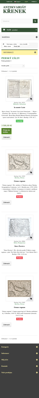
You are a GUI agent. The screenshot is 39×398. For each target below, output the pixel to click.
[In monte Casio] (19, 89)
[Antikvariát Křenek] (19, 9)
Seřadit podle (5, 66)
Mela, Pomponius (19, 243)
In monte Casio (19, 107)
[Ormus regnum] (19, 162)
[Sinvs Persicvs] (19, 227)
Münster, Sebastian (19, 104)
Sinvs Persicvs (19, 246)
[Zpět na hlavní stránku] (3, 44)
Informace (8, 52)
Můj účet (4, 360)
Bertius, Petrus (19, 178)
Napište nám (9, 1)
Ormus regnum (19, 181)
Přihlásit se (34, 1)
